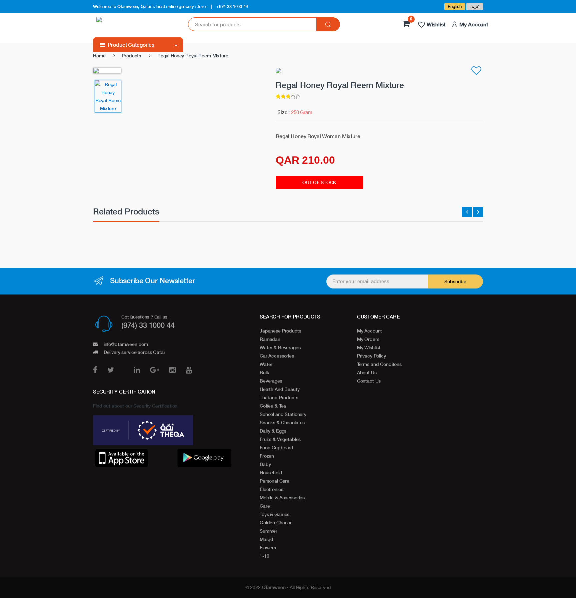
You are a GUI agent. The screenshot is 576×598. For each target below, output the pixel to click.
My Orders (368, 339)
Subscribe (455, 281)
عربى (475, 6)
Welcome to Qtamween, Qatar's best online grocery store (149, 6)
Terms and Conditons (379, 364)
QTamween (274, 587)
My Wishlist (368, 347)
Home (99, 55)
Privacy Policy (371, 356)
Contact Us (369, 381)
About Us (367, 372)
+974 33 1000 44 (232, 6)
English (455, 6)
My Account (369, 331)
